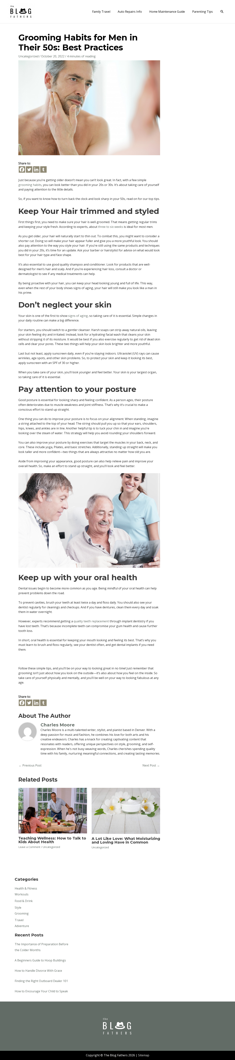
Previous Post (30, 765)
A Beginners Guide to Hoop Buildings (40, 960)
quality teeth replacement (91, 621)
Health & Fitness (26, 888)
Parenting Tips (202, 12)
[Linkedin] (36, 169)
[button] (222, 12)
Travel (19, 920)
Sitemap (143, 1055)
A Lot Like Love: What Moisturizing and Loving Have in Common (126, 840)
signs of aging (78, 316)
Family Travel (101, 12)
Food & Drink (24, 901)
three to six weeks (110, 227)
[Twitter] (29, 169)
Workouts (21, 894)
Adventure (22, 926)
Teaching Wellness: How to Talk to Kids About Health (52, 840)
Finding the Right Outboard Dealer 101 (41, 981)
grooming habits (29, 185)
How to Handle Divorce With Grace (38, 971)
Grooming (22, 913)
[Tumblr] (43, 169)
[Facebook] (22, 169)
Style (18, 908)
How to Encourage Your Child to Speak (41, 991)
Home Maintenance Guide (167, 12)
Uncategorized (28, 56)
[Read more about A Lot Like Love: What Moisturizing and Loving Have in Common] (126, 811)
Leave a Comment (29, 847)
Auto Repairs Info (130, 12)
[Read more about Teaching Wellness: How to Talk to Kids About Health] (52, 810)
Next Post (151, 765)
